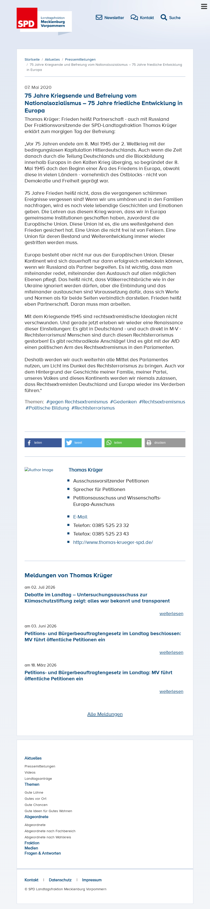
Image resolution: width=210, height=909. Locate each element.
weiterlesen (171, 613)
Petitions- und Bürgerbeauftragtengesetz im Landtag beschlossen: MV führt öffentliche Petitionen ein (103, 636)
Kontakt (31, 880)
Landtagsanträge (38, 778)
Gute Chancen (36, 804)
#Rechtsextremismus (162, 401)
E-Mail (80, 516)
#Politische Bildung (47, 408)
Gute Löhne (34, 792)
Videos (30, 772)
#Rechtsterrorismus (93, 408)
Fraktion (32, 843)
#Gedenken (123, 401)
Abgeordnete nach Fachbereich (50, 830)
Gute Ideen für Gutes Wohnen (48, 810)
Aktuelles (33, 758)
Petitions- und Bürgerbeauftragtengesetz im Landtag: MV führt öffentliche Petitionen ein (98, 675)
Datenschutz (60, 880)
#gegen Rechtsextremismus (77, 401)
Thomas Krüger (86, 469)
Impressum (92, 880)
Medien (31, 848)
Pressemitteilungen (40, 766)
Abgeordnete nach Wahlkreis (48, 837)
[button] (43, 442)
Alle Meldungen (105, 714)
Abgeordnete (36, 816)
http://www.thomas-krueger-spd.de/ (113, 542)
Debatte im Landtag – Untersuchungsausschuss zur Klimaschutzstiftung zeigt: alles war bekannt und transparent (97, 597)
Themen (32, 784)
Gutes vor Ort (35, 798)
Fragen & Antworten (43, 853)
